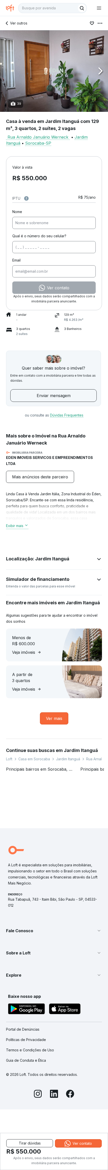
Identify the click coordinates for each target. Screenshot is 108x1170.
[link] (40, 477)
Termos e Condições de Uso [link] (30, 1050)
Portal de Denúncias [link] (22, 1029)
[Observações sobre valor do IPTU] (26, 198)
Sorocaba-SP (38, 143)
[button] (54, 71)
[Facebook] (70, 1094)
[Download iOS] (65, 1009)
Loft (9, 759)
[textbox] (52, 8)
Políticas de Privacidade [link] (26, 1039)
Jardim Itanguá (68, 759)
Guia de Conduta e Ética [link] (26, 1060)
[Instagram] (38, 1094)
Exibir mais (14, 526)
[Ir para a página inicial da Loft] (12, 8)
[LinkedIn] (54, 1094)
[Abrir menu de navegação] (99, 8)
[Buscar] (82, 8)
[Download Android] (26, 1009)
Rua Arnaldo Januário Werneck (38, 137)
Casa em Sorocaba (34, 759)
